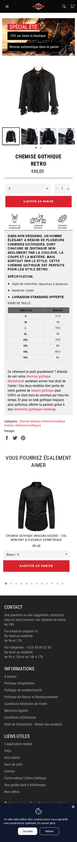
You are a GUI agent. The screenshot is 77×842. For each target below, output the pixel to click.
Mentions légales (16, 711)
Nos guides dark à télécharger (25, 785)
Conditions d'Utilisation (20, 717)
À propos (10, 676)
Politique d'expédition (19, 683)
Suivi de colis (13, 764)
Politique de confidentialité (23, 690)
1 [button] (36, 148)
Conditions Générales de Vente (25, 704)
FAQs (7, 751)
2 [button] (41, 148)
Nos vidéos (11, 792)
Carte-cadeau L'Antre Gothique (25, 778)
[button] (6, 583)
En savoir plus (46, 823)
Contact (9, 771)
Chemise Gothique (30, 421)
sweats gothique (42, 390)
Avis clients (12, 758)
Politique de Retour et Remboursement (31, 697)
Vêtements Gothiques (28, 425)
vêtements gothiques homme (33, 409)
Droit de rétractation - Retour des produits (33, 724)
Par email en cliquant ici (21, 631)
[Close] (73, 807)
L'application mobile (18, 744)
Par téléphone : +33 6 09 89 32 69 (27, 647)
